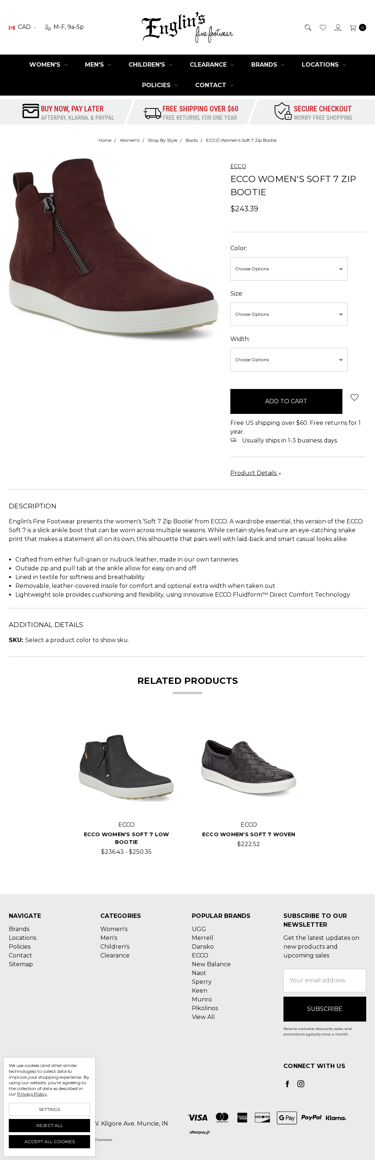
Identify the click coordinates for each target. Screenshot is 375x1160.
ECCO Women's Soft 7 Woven (248, 834)
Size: (236, 293)
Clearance (209, 64)
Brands (265, 64)
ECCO (200, 955)
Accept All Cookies (50, 1141)
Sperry (202, 981)
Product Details (254, 473)
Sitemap (21, 964)
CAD (24, 26)
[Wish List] (322, 27)
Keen (199, 990)
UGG (199, 929)
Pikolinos (205, 1008)
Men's (95, 64)
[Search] (307, 27)
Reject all (49, 1125)
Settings (49, 1109)
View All (203, 1016)
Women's (45, 64)
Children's (148, 64)
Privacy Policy (32, 1094)
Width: (240, 339)
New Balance (211, 964)
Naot (199, 973)
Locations (321, 64)
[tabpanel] (126, 789)
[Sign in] (337, 27)
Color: (238, 248)
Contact (211, 85)
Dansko (203, 946)
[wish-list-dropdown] (354, 397)
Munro (202, 999)
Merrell (203, 937)
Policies (157, 85)
